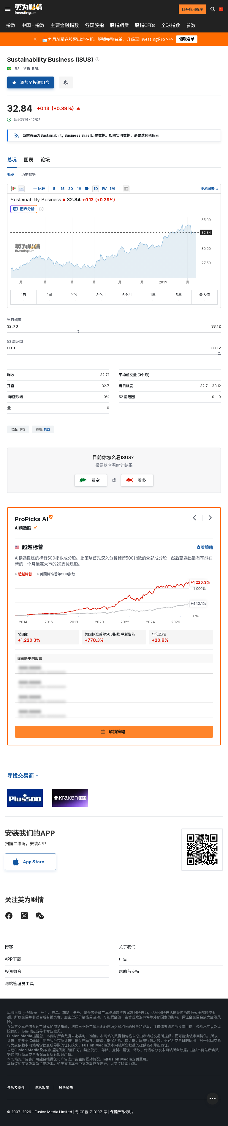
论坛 (45, 160)
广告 (123, 959)
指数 (10, 25)
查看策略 (205, 547)
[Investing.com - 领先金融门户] (28, 9)
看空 (95, 480)
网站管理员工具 (19, 983)
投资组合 (13, 971)
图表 (28, 160)
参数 (191, 25)
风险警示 (66, 1087)
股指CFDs (145, 25)
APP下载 (13, 959)
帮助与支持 (129, 971)
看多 (142, 480)
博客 (9, 946)
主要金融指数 (64, 25)
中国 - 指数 (33, 25)
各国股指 (94, 25)
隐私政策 (42, 1087)
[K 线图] (13, 189)
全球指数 (170, 25)
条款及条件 (16, 1087)
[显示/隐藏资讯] (126, 189)
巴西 (47, 429)
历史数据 (28, 174)
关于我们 (127, 946)
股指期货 (119, 25)
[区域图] (21, 189)
